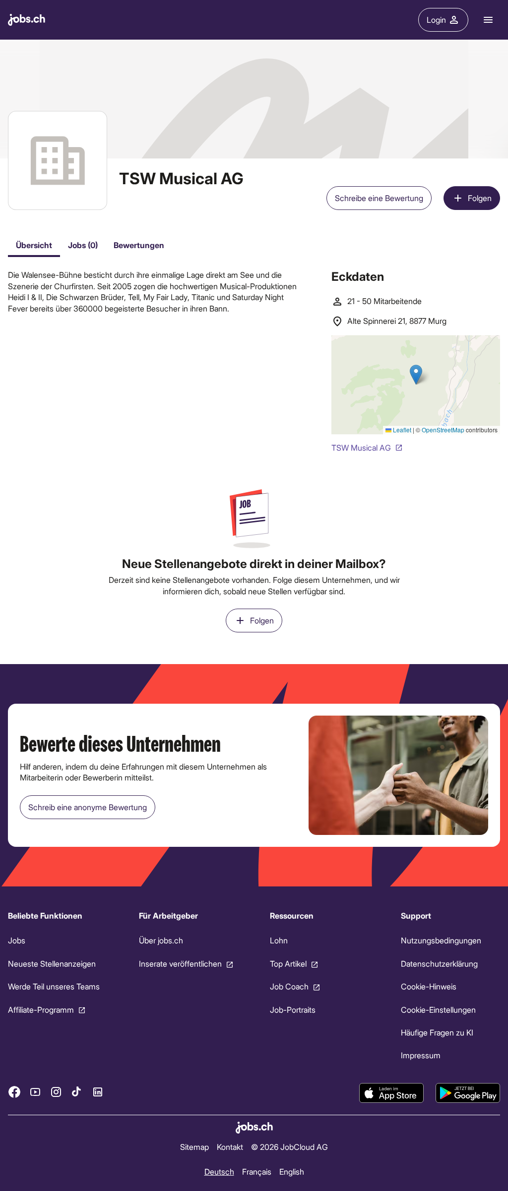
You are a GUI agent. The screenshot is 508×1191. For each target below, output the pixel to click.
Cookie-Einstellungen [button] (438, 1009)
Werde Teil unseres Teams (54, 986)
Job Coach (289, 986)
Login (436, 19)
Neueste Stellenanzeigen (52, 963)
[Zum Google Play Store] (468, 1093)
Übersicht (34, 245)
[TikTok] (76, 1092)
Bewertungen (139, 245)
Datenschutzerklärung (439, 963)
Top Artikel (288, 963)
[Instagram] (56, 1092)
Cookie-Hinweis (428, 986)
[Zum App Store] (391, 1093)
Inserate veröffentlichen (180, 963)
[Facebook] (14, 1092)
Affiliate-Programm (41, 1009)
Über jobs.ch (161, 940)
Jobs (16, 940)
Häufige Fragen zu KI (437, 1032)
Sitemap (194, 1146)
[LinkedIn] (97, 1092)
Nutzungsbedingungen (441, 940)
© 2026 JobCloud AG (289, 1146)
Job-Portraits (293, 1009)
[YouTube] (35, 1092)
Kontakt (230, 1146)
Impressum (421, 1055)
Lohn (279, 940)
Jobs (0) (83, 245)
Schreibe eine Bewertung (379, 198)
